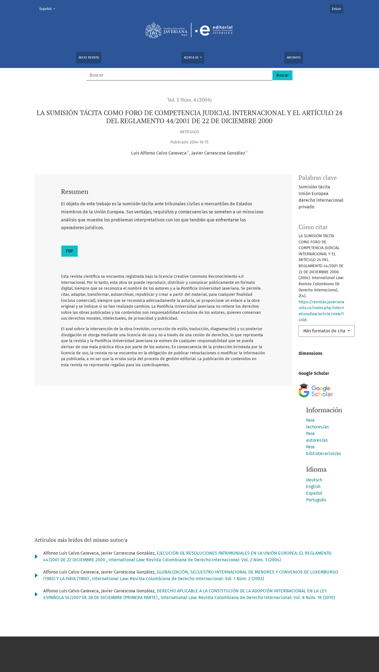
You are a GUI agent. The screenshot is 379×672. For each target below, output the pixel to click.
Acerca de (191, 57)
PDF (69, 251)
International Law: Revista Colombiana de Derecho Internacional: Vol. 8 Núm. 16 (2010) (248, 597)
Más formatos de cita (325, 331)
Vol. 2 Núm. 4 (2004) (189, 100)
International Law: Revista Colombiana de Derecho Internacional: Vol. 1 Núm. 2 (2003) (178, 578)
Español (49, 9)
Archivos (293, 57)
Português (316, 499)
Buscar (282, 75)
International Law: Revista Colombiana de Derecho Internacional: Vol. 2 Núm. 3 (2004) (194, 559)
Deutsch (314, 479)
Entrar (336, 9)
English (313, 486)
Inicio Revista (89, 57)
